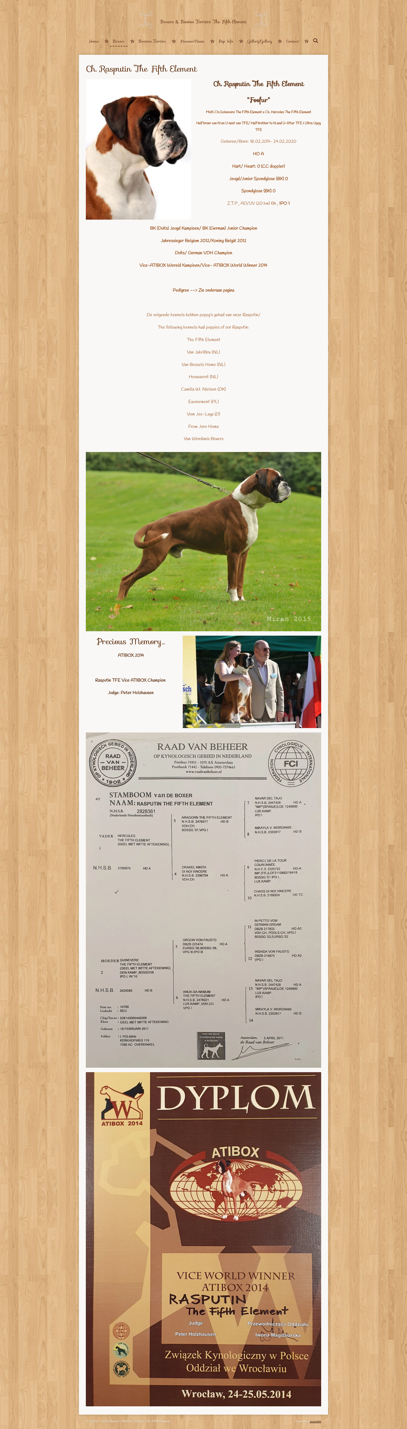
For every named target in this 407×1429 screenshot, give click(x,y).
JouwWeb (315, 1421)
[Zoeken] (315, 41)
